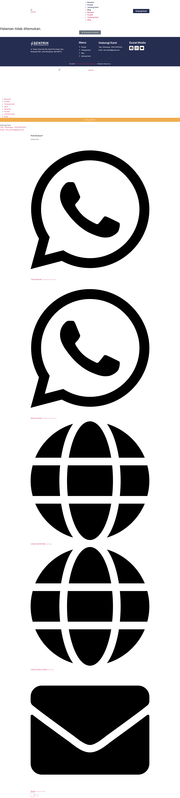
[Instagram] (136, 48)
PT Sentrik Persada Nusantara (85, 64)
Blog (89, 10)
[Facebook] (131, 48)
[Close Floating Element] (36, 795)
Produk (90, 5)
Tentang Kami (92, 7)
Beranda (90, 2)
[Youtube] (142, 48)
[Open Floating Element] (32, 795)
